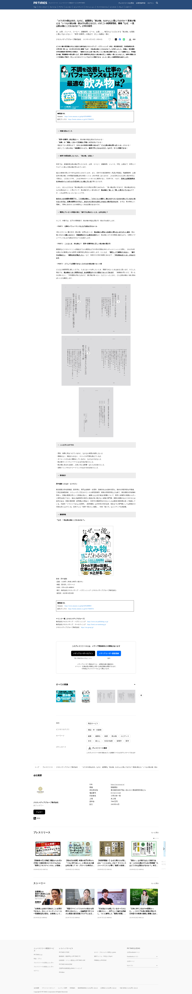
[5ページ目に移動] (158, 838)
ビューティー (78, 7)
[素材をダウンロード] (130, 39)
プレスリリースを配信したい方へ (44, 967)
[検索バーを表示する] (157, 2)
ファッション (90, 7)
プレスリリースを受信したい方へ (44, 963)
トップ (37, 767)
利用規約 (72, 988)
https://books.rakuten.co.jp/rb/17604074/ (81, 119)
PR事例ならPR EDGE (100, 960)
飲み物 (114, 736)
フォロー (39, 812)
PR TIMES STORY (64, 952)
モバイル (53, 7)
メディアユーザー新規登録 (109, 653)
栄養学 (119, 741)
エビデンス (125, 736)
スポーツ (128, 7)
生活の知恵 (108, 741)
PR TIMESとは (38, 955)
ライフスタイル (102, 7)
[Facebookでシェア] (120, 39)
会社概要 (36, 988)
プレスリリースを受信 (126, 3)
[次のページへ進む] (141, 695)
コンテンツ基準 (62, 988)
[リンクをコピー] (134, 39)
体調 (106, 736)
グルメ (120, 7)
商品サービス (93, 723)
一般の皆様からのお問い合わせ (128, 988)
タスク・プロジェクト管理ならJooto (105, 952)
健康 (89, 736)
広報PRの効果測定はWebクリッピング (70, 968)
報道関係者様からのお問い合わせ (88, 988)
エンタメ (68, 7)
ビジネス (113, 7)
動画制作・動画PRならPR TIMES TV (69, 956)
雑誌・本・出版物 (94, 730)
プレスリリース (48, 767)
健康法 (97, 736)
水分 (89, 741)
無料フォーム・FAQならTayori (103, 956)
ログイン (151, 3)
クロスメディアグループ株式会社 (67, 767)
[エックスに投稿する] (116, 39)
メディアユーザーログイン (83, 653)
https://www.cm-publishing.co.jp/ (97, 621)
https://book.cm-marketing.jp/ (96, 624)
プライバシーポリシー (48, 988)
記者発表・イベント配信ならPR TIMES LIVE (72, 960)
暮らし (97, 741)
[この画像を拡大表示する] (65, 696)
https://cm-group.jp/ (87, 627)
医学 (127, 741)
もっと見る (155, 832)
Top (35, 7)
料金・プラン (38, 959)
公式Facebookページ (133, 952)
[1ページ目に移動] (134, 684)
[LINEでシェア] (124, 39)
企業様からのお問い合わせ (108, 988)
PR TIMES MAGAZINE (65, 964)
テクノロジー (43, 7)
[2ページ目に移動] (135, 684)
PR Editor (62, 972)
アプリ (60, 7)
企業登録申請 (140, 3)
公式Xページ (130, 961)
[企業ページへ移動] (40, 790)
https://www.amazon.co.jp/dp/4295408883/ (78, 116)
